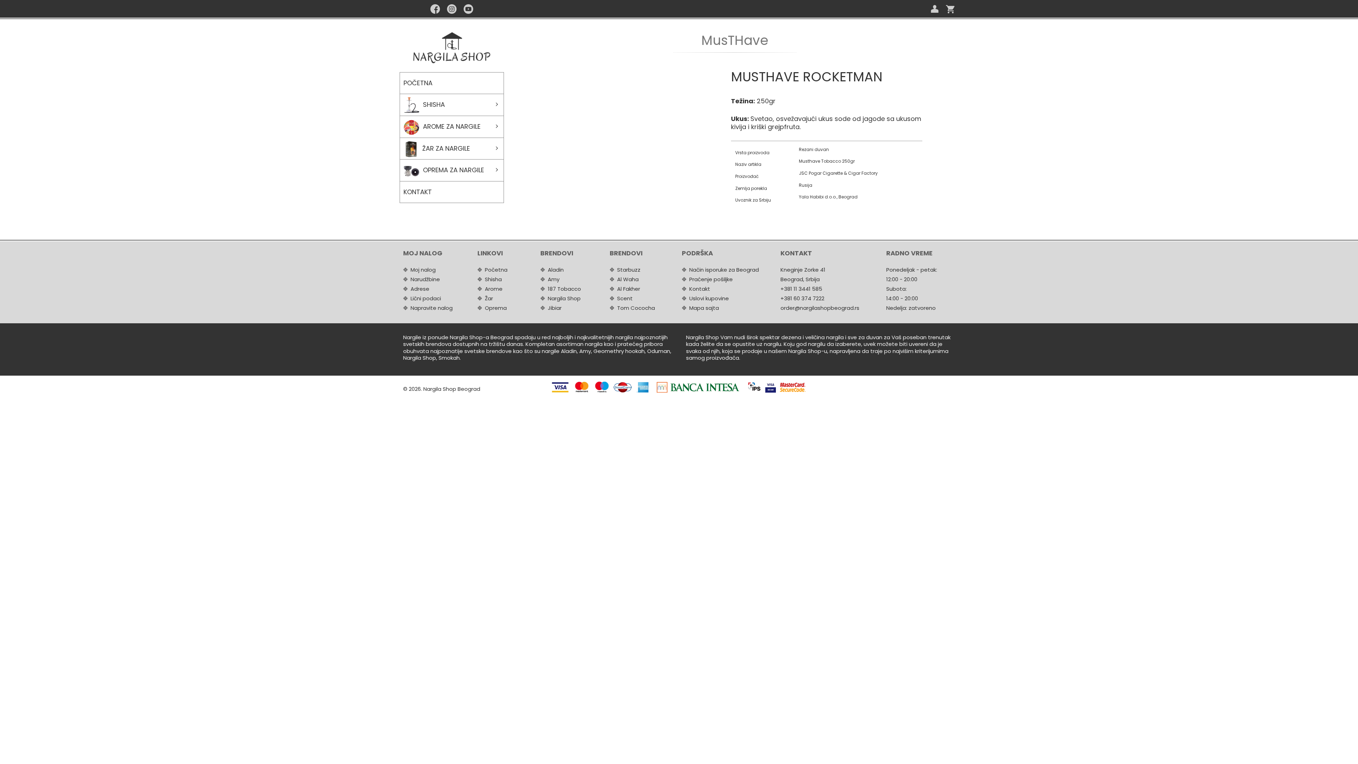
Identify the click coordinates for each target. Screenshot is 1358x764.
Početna (418, 83)
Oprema (496, 308)
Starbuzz (628, 269)
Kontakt (418, 191)
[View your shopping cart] (950, 9)
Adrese (420, 289)
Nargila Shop (564, 298)
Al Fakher (628, 289)
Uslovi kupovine (709, 298)
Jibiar (555, 308)
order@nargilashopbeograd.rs (819, 308)
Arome (494, 289)
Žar (489, 298)
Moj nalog (423, 269)
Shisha (434, 104)
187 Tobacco (564, 289)
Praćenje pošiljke (711, 279)
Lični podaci (426, 298)
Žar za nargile (446, 148)
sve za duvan (865, 337)
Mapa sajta (704, 308)
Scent (625, 298)
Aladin (556, 269)
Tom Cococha (636, 308)
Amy (553, 279)
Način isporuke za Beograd (724, 269)
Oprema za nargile (453, 170)
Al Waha (628, 279)
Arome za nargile (452, 126)
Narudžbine (425, 279)
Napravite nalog (432, 308)
